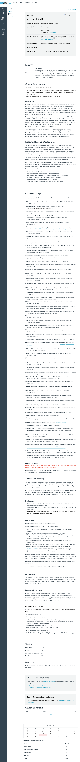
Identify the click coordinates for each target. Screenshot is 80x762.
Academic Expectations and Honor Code (40, 687)
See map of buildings (47, 39)
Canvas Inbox (52, 32)
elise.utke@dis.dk (32, 548)
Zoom (10, 11)
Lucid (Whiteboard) (14, 16)
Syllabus (11, 14)
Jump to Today (72, 9)
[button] (3, 28)
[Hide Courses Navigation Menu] (9, 3)
